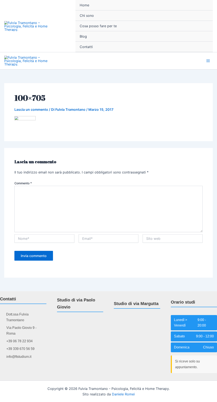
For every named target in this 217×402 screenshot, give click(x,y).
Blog (83, 36)
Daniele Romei (123, 394)
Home (84, 5)
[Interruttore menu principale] (208, 60)
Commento (23, 183)
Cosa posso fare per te (98, 26)
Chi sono (87, 15)
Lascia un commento (31, 109)
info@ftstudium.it (18, 356)
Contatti (86, 47)
